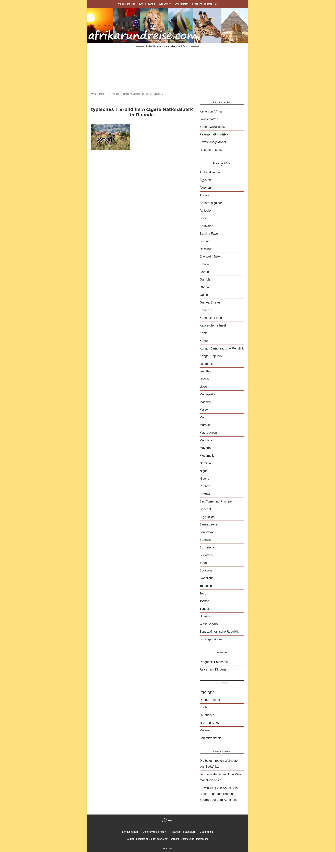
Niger (203, 471)
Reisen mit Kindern (213, 669)
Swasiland (207, 578)
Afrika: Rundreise (126, 4)
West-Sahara (209, 624)
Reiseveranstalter (212, 149)
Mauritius (206, 440)
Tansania (206, 585)
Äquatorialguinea (211, 203)
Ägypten (205, 180)
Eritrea (204, 264)
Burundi (205, 241)
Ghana (204, 287)
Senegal (205, 509)
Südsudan (206, 570)
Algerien (205, 187)
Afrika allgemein (211, 172)
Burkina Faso (209, 233)
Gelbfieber (207, 715)
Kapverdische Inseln (213, 325)
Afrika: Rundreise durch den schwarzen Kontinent (153, 839)
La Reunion (207, 363)
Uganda (205, 616)
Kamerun (206, 310)
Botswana (206, 226)
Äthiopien (206, 210)
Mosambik (207, 455)
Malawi (204, 409)
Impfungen (207, 692)
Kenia (203, 333)
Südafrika (206, 555)
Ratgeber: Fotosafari (214, 662)
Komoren (206, 340)
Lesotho (205, 371)
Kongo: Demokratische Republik (222, 348)
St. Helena (207, 547)
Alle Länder (165, 4)
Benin (203, 218)
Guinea (205, 294)
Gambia (205, 279)
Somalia (205, 539)
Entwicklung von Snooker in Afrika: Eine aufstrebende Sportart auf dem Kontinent (219, 793)
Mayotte (205, 448)
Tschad (204, 601)
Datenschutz (187, 839)
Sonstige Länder (211, 639)
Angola (204, 195)
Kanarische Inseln (212, 317)
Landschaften (181, 4)
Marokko (205, 425)
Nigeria (204, 478)
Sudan (204, 562)
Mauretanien (208, 432)
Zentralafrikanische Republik (219, 631)
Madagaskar (208, 394)
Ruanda (205, 486)
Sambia (205, 494)
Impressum (202, 839)
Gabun (204, 272)
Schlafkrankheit (210, 738)
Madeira (205, 402)
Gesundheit (206, 831)
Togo (203, 593)
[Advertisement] (167, 67)
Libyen (204, 386)
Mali (202, 417)
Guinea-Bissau (210, 302)
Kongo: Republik (211, 356)
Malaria (205, 730)
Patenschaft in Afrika (214, 134)
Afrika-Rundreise (99, 94)
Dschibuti (206, 249)
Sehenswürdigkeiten (202, 4)
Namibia (205, 463)
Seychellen (207, 517)
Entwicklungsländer (213, 142)
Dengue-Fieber (210, 699)
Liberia (204, 379)
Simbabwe (207, 532)
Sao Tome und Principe (216, 501)
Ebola (203, 707)
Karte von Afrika (147, 4)
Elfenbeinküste (210, 256)
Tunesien (206, 608)
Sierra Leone (208, 524)
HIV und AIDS (209, 722)
